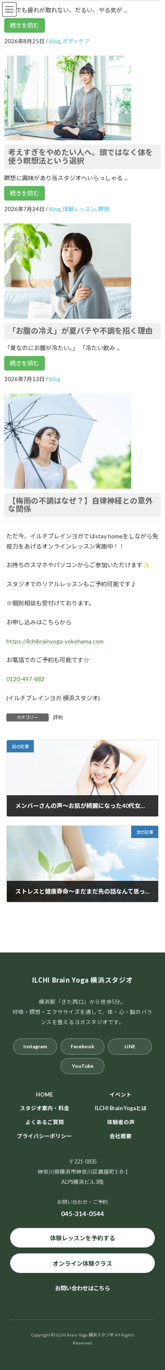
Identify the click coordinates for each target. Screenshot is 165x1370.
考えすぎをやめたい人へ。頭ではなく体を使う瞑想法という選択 (80, 156)
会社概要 (121, 1136)
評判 (58, 717)
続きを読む (24, 25)
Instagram (35, 1046)
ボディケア (76, 41)
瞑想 (103, 209)
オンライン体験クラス (82, 1263)
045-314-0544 (82, 1213)
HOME (44, 1094)
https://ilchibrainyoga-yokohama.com (55, 641)
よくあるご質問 (44, 1122)
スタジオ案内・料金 (44, 1108)
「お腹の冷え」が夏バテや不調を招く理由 (80, 330)
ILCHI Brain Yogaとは (121, 1108)
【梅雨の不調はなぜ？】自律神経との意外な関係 (80, 505)
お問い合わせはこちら (82, 1288)
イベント (121, 1094)
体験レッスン (79, 209)
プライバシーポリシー (44, 1136)
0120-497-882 (25, 678)
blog (54, 41)
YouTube (83, 1065)
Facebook (82, 1046)
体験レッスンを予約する (82, 1237)
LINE (129, 1046)
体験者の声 (121, 1122)
